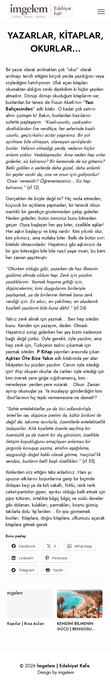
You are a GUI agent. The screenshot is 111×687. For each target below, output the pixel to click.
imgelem (66, 672)
